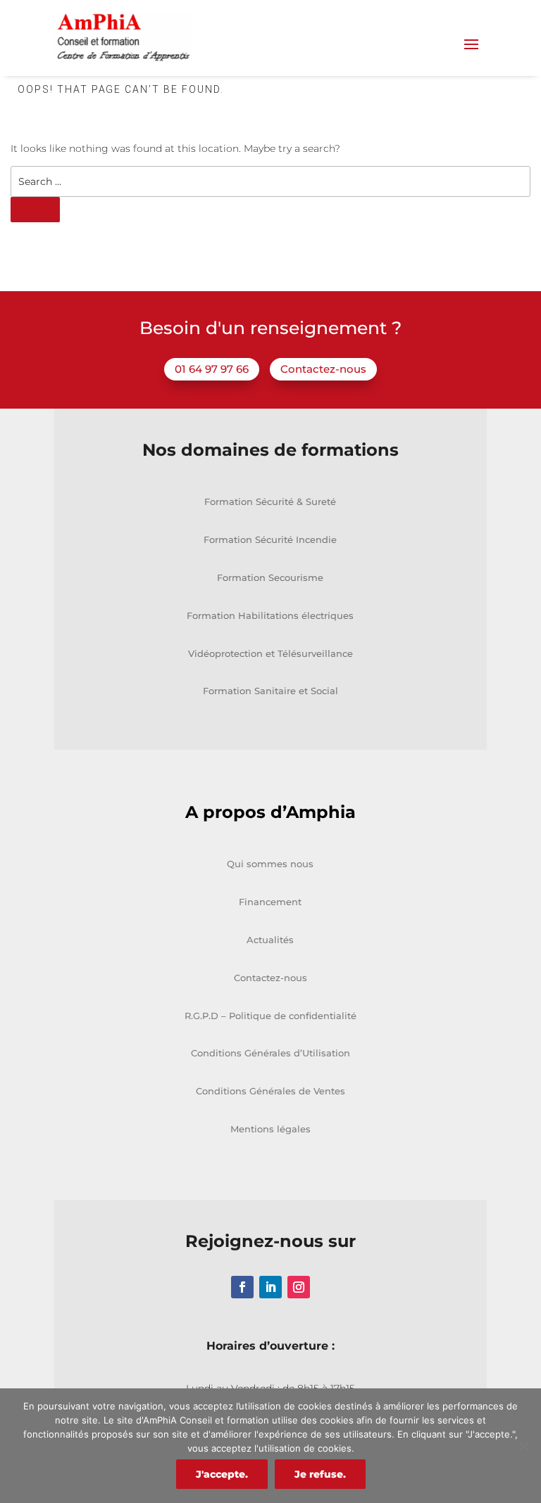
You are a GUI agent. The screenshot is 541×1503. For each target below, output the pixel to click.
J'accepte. (222, 1474)
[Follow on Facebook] (242, 1287)
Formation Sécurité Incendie (270, 539)
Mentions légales (270, 1128)
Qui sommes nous (270, 863)
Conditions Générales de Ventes (270, 1090)
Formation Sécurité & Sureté (270, 501)
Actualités (270, 939)
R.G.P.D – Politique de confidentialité (270, 1015)
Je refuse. (320, 1474)
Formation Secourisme (270, 577)
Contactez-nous (323, 369)
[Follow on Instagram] (298, 1287)
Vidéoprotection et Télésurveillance (270, 653)
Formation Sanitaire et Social (270, 690)
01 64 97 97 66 (212, 369)
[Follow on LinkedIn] (270, 1287)
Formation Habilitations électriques (270, 615)
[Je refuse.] (523, 1446)
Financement (270, 901)
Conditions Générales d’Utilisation (270, 1053)
